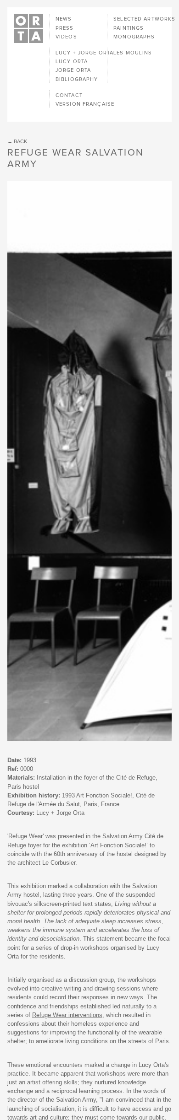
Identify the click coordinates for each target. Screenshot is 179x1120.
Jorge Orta (73, 70)
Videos (66, 36)
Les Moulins (132, 52)
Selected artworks (144, 19)
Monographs (134, 36)
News (64, 19)
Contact (69, 95)
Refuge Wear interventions (67, 1015)
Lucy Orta (72, 61)
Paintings (128, 28)
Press (65, 28)
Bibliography (77, 79)
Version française (85, 104)
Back (20, 141)
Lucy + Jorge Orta (84, 52)
